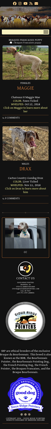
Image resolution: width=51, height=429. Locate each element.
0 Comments (12, 118)
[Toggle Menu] (45, 32)
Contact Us (25, 278)
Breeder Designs (36, 420)
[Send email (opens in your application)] (36, 4)
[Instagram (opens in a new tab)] (20, 4)
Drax (26, 169)
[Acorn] (25, 233)
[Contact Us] (25, 268)
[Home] (11, 43)
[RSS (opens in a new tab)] (31, 4)
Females (25, 83)
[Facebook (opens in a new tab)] (14, 4)
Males (25, 164)
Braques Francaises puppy (27, 43)
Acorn (25, 252)
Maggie (25, 88)
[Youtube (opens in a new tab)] (25, 4)
